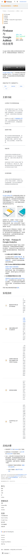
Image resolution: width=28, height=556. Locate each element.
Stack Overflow (4, 517)
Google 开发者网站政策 (13, 477)
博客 (2, 503)
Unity (21, 86)
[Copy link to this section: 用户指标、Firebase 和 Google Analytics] (18, 242)
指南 (2, 488)
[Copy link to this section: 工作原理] (12, 192)
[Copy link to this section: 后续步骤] (12, 446)
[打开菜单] (2, 1)
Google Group (4, 520)
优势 (18, 287)
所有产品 (3, 544)
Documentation (6, 6)
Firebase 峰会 (4, 505)
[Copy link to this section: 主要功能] (12, 97)
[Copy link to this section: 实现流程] (12, 293)
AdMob (15, 6)
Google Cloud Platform (6, 541)
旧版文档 (3, 526)
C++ (6, 88)
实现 (11, 467)
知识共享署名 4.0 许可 (22, 474)
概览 (17, 469)
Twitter (2, 507)
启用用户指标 (17, 257)
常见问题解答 (4, 524)
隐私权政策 (6, 549)
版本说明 (3, 522)
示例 (2, 492)
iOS (12, 221)
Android (13, 86)
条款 (2, 549)
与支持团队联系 (4, 515)
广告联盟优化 (17, 118)
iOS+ (5, 86)
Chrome (3, 537)
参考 (2, 490)
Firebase (4, 11)
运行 (22, 11)
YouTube (3, 509)
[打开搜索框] (15, 1)
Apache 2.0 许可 (18, 476)
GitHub (2, 497)
